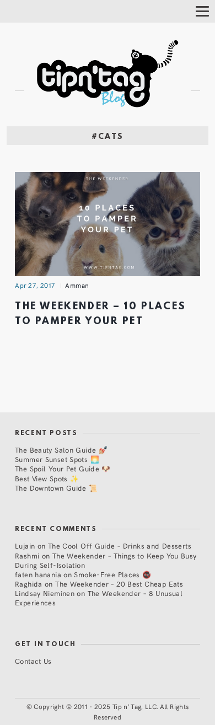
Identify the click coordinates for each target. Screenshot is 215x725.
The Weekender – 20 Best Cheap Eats (119, 583)
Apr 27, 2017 (35, 285)
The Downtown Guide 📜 (56, 487)
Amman (77, 285)
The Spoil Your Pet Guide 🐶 (63, 468)
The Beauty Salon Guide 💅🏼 (61, 449)
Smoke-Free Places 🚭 (112, 574)
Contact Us (33, 660)
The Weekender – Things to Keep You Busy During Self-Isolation (106, 560)
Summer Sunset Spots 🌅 (57, 459)
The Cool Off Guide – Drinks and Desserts (119, 545)
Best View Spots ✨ (47, 478)
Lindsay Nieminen (44, 593)
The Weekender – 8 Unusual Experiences (98, 597)
